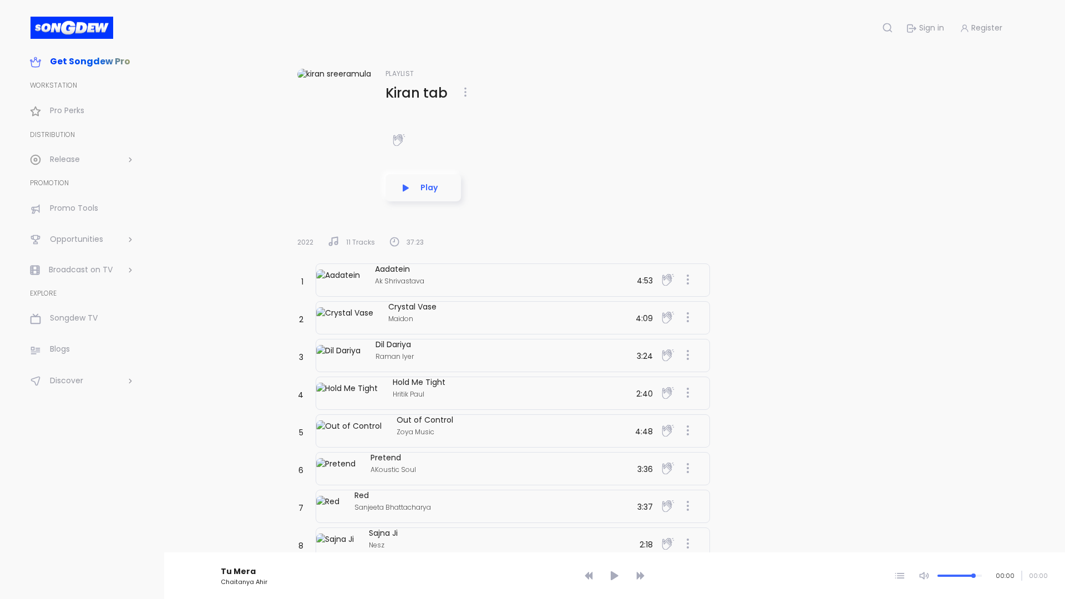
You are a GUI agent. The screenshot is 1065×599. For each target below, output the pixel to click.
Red (361, 495)
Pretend (386, 457)
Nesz (376, 545)
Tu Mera (238, 571)
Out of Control (425, 419)
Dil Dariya (393, 344)
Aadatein (392, 269)
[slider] (616, 556)
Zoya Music (415, 431)
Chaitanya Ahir (244, 581)
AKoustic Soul (393, 469)
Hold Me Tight (419, 382)
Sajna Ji (383, 533)
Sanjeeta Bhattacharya (392, 507)
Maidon (400, 318)
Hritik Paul (408, 394)
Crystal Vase (412, 306)
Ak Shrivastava (399, 281)
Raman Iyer (395, 356)
